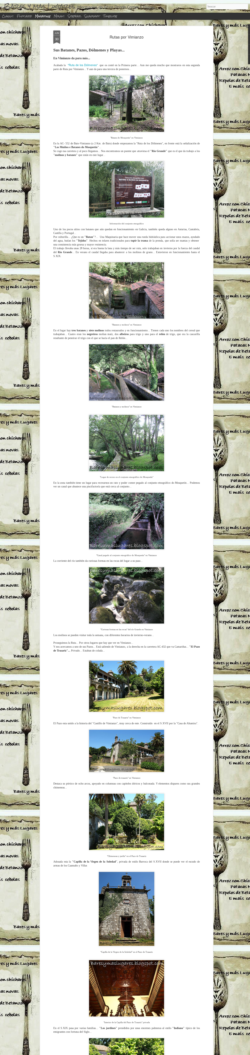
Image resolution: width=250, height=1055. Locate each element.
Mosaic (59, 16)
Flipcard (24, 16)
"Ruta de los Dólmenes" (83, 65)
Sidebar (74, 16)
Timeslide (110, 16)
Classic (8, 16)
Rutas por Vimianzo (127, 37)
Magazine (43, 16)
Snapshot (92, 16)
